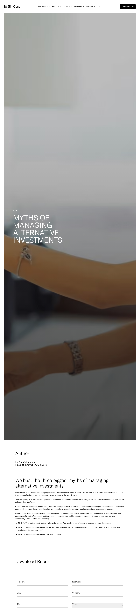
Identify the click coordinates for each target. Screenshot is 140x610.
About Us (89, 6)
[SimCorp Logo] (12, 6)
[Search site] (100, 6)
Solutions (55, 6)
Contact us (126, 6)
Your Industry (43, 6)
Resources (78, 6)
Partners (67, 6)
